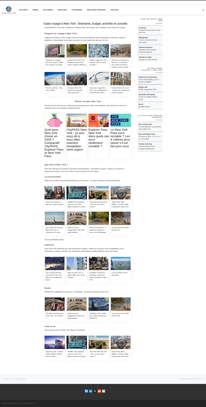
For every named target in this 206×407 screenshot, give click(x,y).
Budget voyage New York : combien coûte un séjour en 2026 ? (99, 62)
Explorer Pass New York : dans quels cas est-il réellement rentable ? (99, 138)
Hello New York (12, 403)
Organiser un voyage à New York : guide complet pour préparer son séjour (54, 62)
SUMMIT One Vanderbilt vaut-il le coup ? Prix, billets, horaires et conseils (77, 204)
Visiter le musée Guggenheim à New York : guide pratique (76, 230)
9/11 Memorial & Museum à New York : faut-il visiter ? (54, 315)
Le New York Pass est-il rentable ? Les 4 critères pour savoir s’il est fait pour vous (120, 138)
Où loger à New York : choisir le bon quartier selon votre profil (75, 90)
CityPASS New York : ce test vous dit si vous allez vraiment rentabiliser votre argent (76, 139)
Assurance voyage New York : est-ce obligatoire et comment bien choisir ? (98, 90)
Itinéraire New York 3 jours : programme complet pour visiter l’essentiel (121, 90)
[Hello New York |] (9, 9)
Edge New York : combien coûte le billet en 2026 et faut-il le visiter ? (54, 354)
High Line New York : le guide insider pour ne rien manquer (76, 275)
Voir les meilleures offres (54, 239)
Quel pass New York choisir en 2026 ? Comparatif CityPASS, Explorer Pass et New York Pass (54, 143)
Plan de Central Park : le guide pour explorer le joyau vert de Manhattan (98, 230)
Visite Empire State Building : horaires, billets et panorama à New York (120, 204)
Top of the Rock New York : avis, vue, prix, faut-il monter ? (98, 204)
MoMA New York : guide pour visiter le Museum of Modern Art (98, 315)
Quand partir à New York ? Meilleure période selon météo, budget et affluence (77, 62)
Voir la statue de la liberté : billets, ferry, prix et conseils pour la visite (55, 230)
